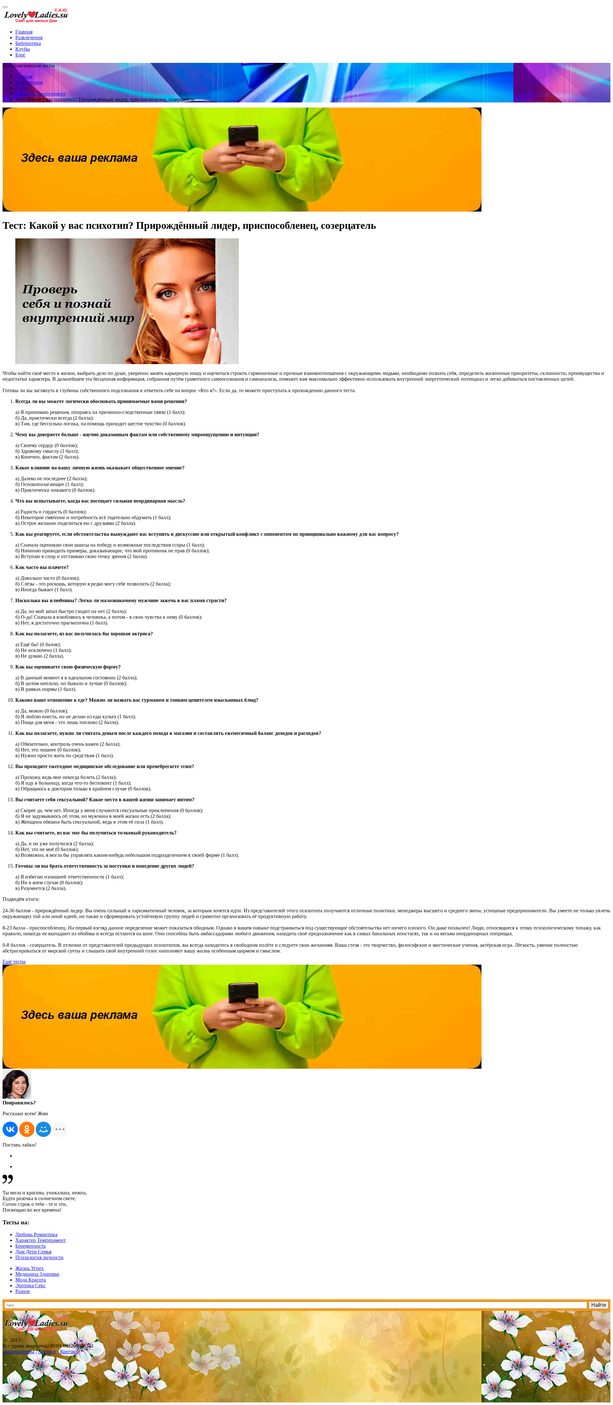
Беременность (30, 1246)
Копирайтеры (19, 1351)
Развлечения (28, 37)
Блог (20, 54)
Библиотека (28, 43)
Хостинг (47, 1351)
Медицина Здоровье (37, 1274)
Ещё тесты (14, 961)
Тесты (21, 88)
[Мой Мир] (43, 1129)
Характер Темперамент (40, 93)
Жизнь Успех (29, 1268)
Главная (24, 31)
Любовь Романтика (36, 1234)
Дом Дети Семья (33, 1251)
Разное (22, 1291)
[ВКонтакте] (10, 1129)
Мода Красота (30, 1279)
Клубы (22, 49)
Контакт (69, 1351)
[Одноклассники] (26, 1129)
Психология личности (39, 1257)
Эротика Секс (30, 1285)
